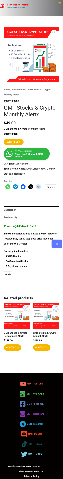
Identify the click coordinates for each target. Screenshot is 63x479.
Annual (29, 168)
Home (7, 89)
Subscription (18, 173)
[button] (54, 32)
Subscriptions (19, 89)
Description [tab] (10, 209)
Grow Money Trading (17, 4)
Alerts (22, 168)
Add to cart (13, 141)
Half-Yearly (39, 168)
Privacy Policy (31, 476)
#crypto (14, 168)
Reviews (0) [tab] (10, 217)
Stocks (7, 173)
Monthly (50, 168)
